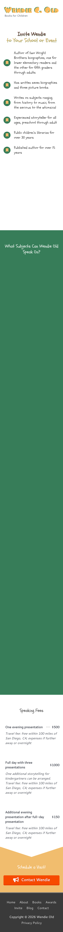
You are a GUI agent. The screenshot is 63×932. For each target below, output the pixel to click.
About (23, 902)
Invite (18, 908)
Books (36, 902)
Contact (43, 908)
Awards (51, 902)
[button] (31, 879)
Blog (29, 908)
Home (11, 902)
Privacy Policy (31, 922)
